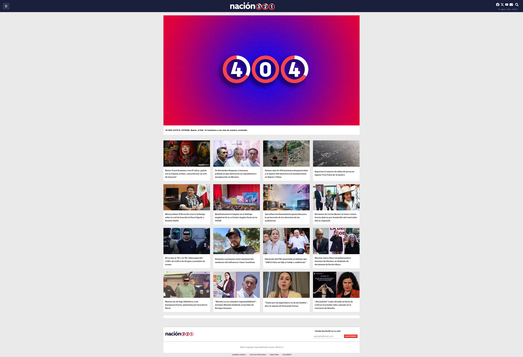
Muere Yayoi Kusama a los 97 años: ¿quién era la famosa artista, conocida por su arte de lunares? (186, 173)
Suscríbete (286, 355)
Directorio (274, 355)
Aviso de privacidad (258, 355)
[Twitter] (503, 4)
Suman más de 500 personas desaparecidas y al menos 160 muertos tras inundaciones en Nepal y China (286, 173)
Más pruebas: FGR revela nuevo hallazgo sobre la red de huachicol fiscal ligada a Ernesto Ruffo (185, 217)
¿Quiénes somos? (239, 355)
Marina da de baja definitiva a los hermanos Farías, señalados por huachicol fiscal (186, 304)
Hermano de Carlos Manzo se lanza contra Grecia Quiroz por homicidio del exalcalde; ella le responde (336, 217)
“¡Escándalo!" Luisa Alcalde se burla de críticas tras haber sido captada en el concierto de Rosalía (334, 304)
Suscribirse (351, 336)
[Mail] (511, 4)
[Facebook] (498, 4)
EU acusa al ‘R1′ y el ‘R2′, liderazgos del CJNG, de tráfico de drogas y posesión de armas (185, 261)
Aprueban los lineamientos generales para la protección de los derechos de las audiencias (286, 217)
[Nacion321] (252, 6)
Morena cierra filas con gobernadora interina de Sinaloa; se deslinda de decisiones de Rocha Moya (333, 261)
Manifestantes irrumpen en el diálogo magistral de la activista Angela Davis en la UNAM (236, 217)
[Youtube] (507, 4)
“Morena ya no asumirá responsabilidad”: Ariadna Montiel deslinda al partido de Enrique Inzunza (235, 304)
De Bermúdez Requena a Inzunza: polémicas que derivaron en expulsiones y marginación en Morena (236, 173)
